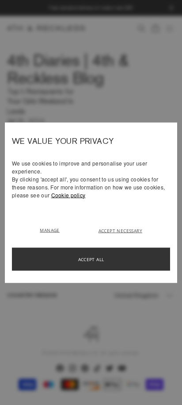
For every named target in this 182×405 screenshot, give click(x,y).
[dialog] (91, 202)
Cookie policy (68, 194)
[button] (52, 229)
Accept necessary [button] (120, 230)
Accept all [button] (91, 259)
